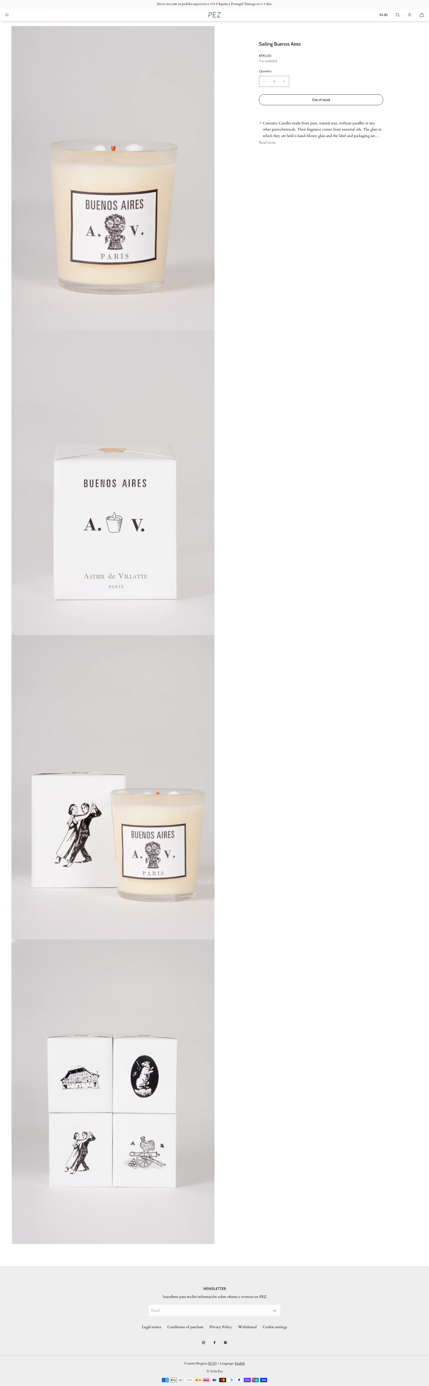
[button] (398, 15)
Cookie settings (275, 1326)
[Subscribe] (274, 1311)
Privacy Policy (221, 1326)
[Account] (409, 15)
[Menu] (11, 15)
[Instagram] (203, 1342)
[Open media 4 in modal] (112, 1092)
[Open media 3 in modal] (112, 787)
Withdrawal (247, 1326)
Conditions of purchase (185, 1326)
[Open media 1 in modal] (112, 178)
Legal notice (151, 1326)
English (240, 1363)
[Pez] (214, 15)
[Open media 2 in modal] (112, 483)
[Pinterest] (225, 1342)
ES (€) (384, 15)
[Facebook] (214, 1342)
